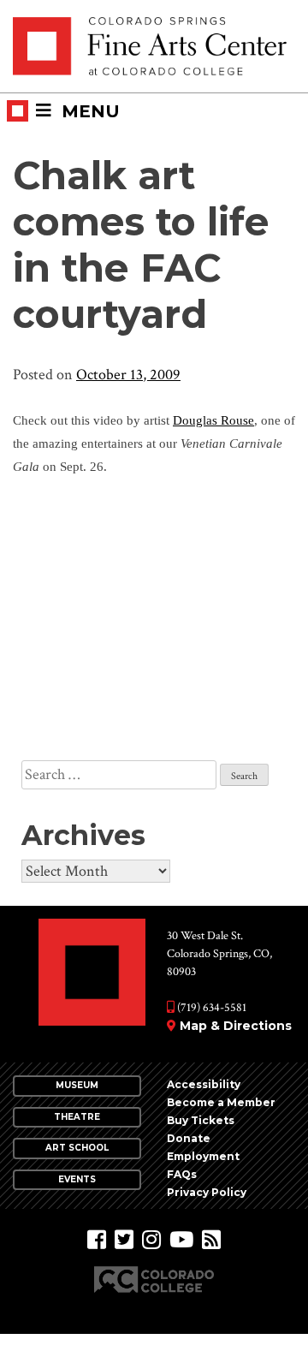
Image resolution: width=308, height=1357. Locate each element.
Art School (77, 1147)
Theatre (77, 1116)
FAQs (182, 1174)
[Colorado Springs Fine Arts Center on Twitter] (124, 1240)
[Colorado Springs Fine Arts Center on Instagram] (151, 1240)
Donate (188, 1138)
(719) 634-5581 (210, 1007)
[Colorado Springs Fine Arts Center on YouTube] (181, 1240)
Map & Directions (236, 1025)
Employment (203, 1156)
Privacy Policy (206, 1192)
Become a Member (221, 1102)
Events (77, 1179)
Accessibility (203, 1084)
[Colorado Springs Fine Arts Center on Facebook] (97, 1240)
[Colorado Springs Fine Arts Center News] (211, 1240)
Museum (77, 1085)
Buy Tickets (200, 1120)
